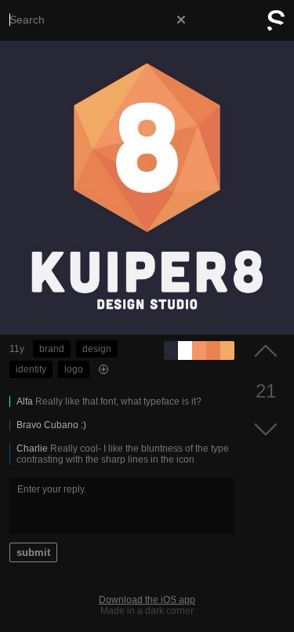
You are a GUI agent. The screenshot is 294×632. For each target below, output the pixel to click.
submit (33, 552)
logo (73, 369)
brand (51, 348)
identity (31, 369)
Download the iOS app (147, 599)
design (96, 348)
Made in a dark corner (147, 610)
